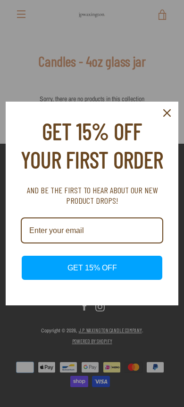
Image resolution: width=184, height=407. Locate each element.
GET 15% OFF (92, 268)
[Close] (167, 113)
